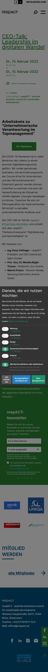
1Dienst (14, 344)
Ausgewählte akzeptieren (21, 379)
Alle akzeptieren (38, 379)
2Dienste (15, 351)
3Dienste (15, 331)
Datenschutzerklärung (18, 321)
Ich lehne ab (6, 379)
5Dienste (15, 338)
